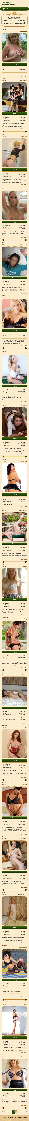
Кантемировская (23, 80)
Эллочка (4, 725)
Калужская (24, 1004)
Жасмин (4, 837)
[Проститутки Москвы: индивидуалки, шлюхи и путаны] (8, 3)
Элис (3, 243)
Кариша (4, 945)
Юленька (5, 1055)
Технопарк (24, 784)
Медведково (24, 297)
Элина (4, 187)
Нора (3, 565)
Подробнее (24, 76)
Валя (3, 673)
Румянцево (24, 1056)
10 (23, 1111)
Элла (3, 295)
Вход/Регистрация (9, 9)
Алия (3, 509)
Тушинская (24, 353)
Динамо (25, 566)
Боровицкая (24, 136)
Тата (3, 1002)
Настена (4, 351)
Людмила (5, 617)
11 (26, 1111)
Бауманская (24, 461)
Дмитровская (23, 31)
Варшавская (24, 188)
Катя (3, 403)
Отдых (4, 79)
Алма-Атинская (23, 947)
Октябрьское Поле (22, 894)
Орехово (25, 727)
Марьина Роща (23, 619)
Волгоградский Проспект (20, 674)
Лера (3, 134)
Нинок (4, 29)
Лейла (4, 459)
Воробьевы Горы (23, 244)
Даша (3, 893)
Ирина (4, 783)
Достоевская (24, 405)
